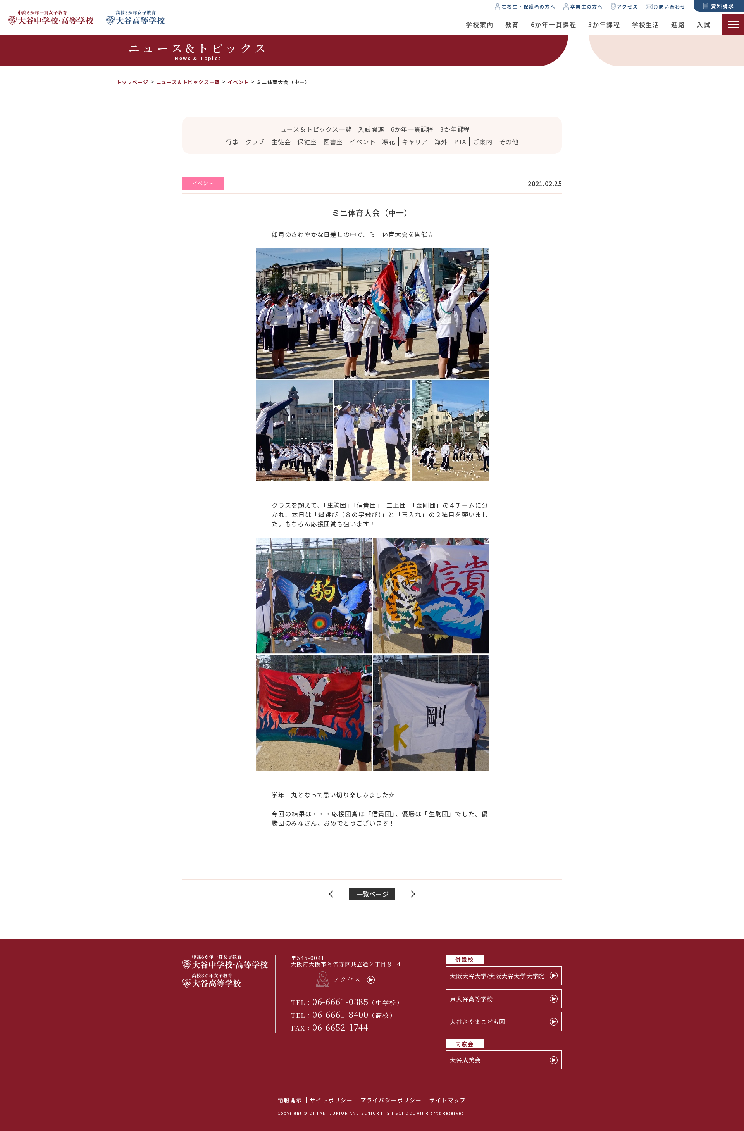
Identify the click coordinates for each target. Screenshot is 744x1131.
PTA (460, 141)
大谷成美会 (465, 1060)
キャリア (415, 141)
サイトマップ (448, 1100)
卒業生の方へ (586, 6)
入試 (704, 24)
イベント (362, 141)
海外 (441, 141)
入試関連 (371, 129)
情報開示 (290, 1100)
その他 (508, 141)
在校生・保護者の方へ (529, 6)
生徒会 (281, 141)
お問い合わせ (669, 6)
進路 (678, 24)
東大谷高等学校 (471, 999)
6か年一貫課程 (554, 24)
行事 (232, 141)
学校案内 (480, 24)
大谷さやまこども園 (477, 1021)
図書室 (333, 141)
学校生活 (646, 24)
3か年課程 (604, 24)
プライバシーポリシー (391, 1100)
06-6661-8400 (340, 1014)
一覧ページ (372, 893)
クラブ (255, 141)
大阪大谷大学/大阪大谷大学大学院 (497, 976)
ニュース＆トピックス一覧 (313, 129)
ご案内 (482, 141)
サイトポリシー (331, 1100)
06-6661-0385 (340, 1001)
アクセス (627, 6)
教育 (512, 24)
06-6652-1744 (340, 1027)
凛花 (388, 141)
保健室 (307, 141)
